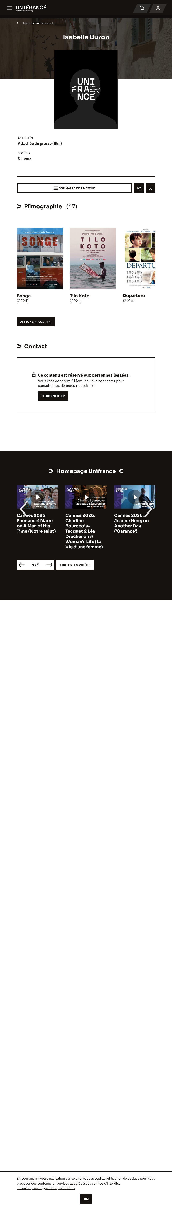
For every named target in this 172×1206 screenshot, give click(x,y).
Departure (134, 295)
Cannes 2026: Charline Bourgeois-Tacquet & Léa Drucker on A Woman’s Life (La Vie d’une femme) (84, 531)
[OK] (86, 1199)
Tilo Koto (80, 296)
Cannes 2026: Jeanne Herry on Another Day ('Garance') (131, 523)
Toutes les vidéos (75, 565)
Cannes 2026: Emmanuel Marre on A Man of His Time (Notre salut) (36, 523)
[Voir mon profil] (158, 8)
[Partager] (139, 188)
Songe (24, 296)
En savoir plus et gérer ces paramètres (46, 1188)
